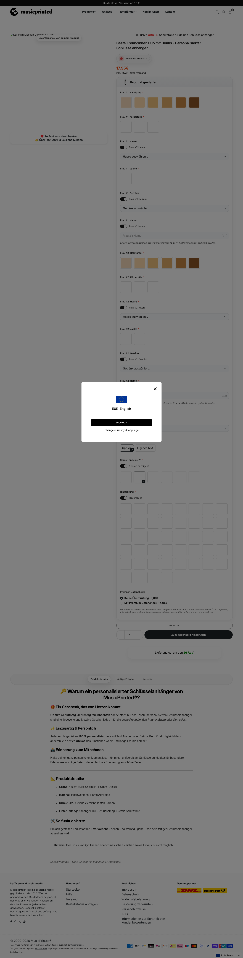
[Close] (155, 388)
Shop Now (122, 422)
